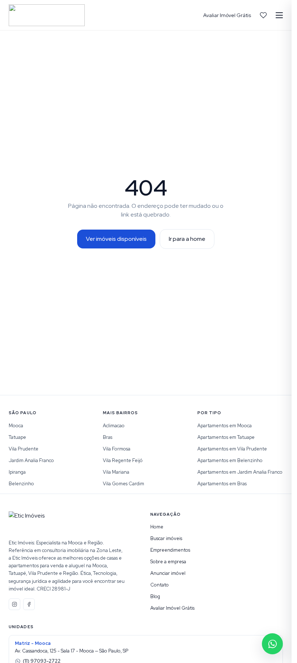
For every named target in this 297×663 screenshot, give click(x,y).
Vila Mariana (116, 472)
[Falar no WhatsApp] (272, 643)
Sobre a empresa (168, 562)
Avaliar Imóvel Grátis (227, 15)
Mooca (16, 426)
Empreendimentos (170, 550)
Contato (159, 585)
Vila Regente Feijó (123, 460)
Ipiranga (17, 472)
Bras (107, 437)
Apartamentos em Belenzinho (230, 460)
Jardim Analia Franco (31, 460)
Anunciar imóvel (167, 573)
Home (156, 527)
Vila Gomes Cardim (123, 484)
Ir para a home (187, 239)
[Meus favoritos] (263, 15)
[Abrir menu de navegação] (279, 15)
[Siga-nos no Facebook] (29, 604)
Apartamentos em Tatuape (226, 437)
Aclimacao (114, 426)
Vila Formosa (116, 449)
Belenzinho (21, 484)
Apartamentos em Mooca (224, 426)
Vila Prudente (23, 449)
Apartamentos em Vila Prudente (232, 449)
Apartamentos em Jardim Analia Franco (240, 472)
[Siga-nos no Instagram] (14, 604)
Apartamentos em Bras (222, 484)
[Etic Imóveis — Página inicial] (47, 15)
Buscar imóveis (166, 538)
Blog (155, 596)
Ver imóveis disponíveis (116, 239)
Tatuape (17, 437)
